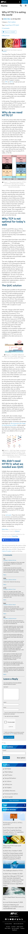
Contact (13, 926)
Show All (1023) (14, 800)
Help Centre (20, 926)
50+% (11, 82)
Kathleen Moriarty (9, 790)
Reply (4, 574)
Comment (6, 687)
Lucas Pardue (9, 902)
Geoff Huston (8, 775)
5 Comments (5, 28)
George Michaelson (10, 778)
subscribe (11, 733)
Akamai (17, 531)
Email (5, 707)
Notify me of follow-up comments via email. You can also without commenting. (13, 733)
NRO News (7, 928)
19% (6, 82)
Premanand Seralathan (11, 794)
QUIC (17, 25)
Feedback (14, 930)
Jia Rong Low (8, 784)
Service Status (15, 928)
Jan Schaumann (9, 827)
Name (5, 702)
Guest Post (8, 25)
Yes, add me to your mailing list (11, 716)
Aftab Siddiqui (8, 772)
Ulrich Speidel (8, 797)
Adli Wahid (7, 769)
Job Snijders (8, 787)
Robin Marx (7, 19)
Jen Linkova (7, 781)
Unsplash (4, 51)
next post (8, 515)
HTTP (13, 25)
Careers (22, 928)
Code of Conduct (6, 551)
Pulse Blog (15, 536)
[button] (20, 5)
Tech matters (12, 22)
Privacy (8, 926)
